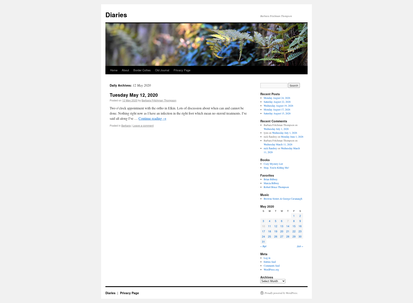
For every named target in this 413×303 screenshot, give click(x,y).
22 (294, 231)
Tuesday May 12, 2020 (134, 95)
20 (281, 231)
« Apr (263, 246)
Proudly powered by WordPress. (281, 293)
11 (269, 226)
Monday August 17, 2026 (277, 109)
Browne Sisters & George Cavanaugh (283, 198)
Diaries (116, 14)
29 (294, 236)
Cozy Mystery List (273, 163)
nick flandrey (270, 148)
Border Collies (142, 70)
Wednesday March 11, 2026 (278, 144)
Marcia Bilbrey (271, 183)
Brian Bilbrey (270, 179)
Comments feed (272, 265)
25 (269, 236)
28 (287, 236)
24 (263, 236)
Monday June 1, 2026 (292, 136)
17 (263, 231)
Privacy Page (182, 70)
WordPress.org (271, 269)
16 (300, 226)
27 (281, 236)
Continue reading (152, 118)
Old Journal (162, 70)
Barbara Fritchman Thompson (159, 100)
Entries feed (270, 261)
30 (300, 236)
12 (275, 226)
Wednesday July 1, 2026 (276, 129)
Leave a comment (143, 125)
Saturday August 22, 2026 (277, 101)
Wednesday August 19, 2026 (278, 105)
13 (281, 226)
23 (300, 231)
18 (269, 231)
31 (263, 241)
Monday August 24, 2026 (277, 97)
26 (275, 236)
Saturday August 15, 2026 (277, 113)
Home (113, 70)
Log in (267, 257)
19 (275, 231)
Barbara (126, 125)
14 (287, 226)
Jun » (300, 246)
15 (294, 226)
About (125, 70)
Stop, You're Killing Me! (276, 167)
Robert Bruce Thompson (276, 187)
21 (287, 231)
